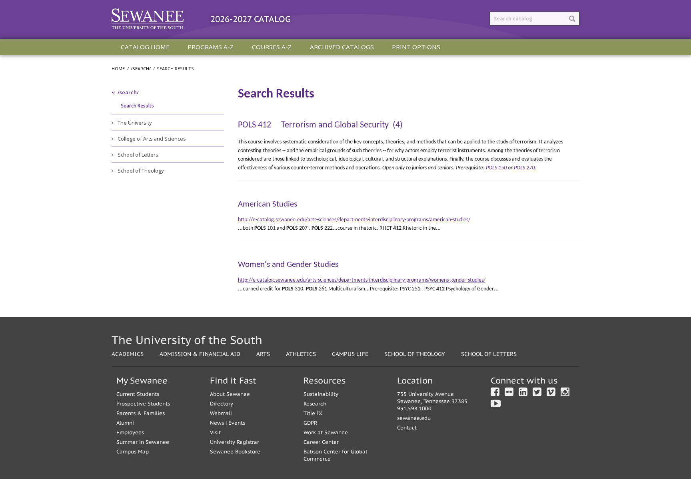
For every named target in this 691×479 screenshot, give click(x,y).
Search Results (137, 105)
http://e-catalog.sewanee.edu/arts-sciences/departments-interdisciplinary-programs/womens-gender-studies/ (361, 280)
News (217, 422)
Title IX (313, 413)
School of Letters (138, 154)
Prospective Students (143, 403)
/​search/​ (128, 92)
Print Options (416, 47)
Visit (215, 432)
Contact (407, 427)
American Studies (267, 204)
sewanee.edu (414, 418)
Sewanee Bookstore (235, 451)
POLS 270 (524, 168)
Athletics (301, 354)
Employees (130, 432)
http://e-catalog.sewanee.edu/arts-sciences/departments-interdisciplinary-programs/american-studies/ (354, 220)
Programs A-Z (211, 47)
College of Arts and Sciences (152, 138)
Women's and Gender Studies (288, 264)
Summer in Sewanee (142, 442)
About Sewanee (230, 394)
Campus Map (132, 451)
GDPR (310, 422)
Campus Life (350, 354)
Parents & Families (140, 413)
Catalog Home (145, 47)
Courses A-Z (272, 47)
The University (135, 122)
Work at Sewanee (326, 432)
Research (315, 403)
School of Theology (141, 170)
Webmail (221, 413)
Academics (128, 354)
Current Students (137, 394)
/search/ (141, 69)
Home (118, 69)
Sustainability (321, 394)
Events (236, 422)
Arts (263, 354)
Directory (221, 403)
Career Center (321, 442)
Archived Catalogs (342, 47)
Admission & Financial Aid (200, 354)
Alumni (125, 422)
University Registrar (234, 442)
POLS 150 (496, 168)
